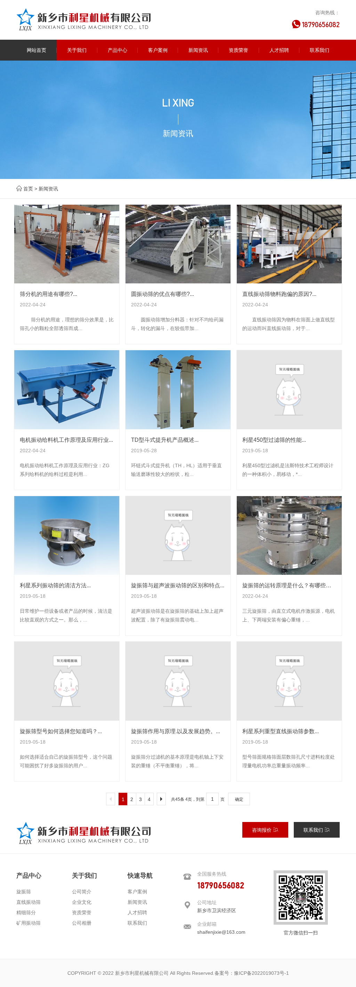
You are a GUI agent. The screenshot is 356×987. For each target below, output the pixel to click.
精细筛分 (26, 912)
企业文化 (81, 902)
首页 (28, 188)
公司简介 (81, 891)
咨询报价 (262, 830)
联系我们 (314, 830)
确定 (239, 799)
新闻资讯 (48, 188)
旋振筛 (23, 891)
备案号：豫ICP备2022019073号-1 (252, 973)
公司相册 (81, 923)
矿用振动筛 (28, 923)
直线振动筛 (28, 902)
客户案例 (137, 891)
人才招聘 (137, 912)
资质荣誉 (81, 912)
